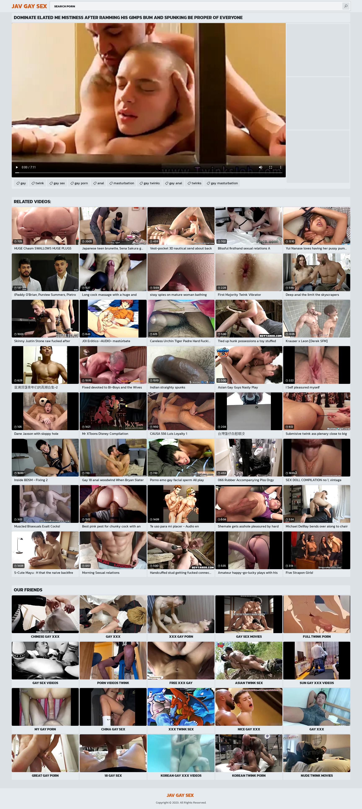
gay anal (175, 183)
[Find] (345, 6)
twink (40, 183)
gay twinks (152, 183)
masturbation (124, 183)
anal (100, 183)
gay (23, 183)
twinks (196, 183)
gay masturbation (224, 183)
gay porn (81, 183)
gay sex (59, 183)
